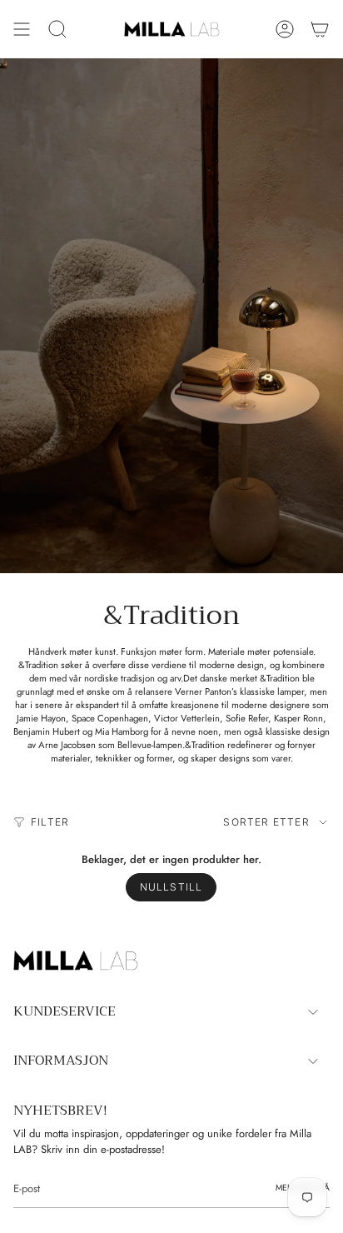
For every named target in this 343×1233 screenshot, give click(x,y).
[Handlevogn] (319, 29)
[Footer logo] (75, 961)
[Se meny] (21, 29)
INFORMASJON (60, 1060)
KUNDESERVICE (64, 1011)
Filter (50, 822)
